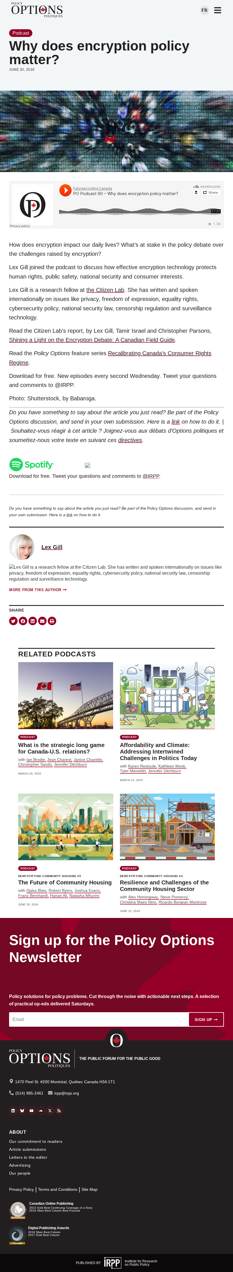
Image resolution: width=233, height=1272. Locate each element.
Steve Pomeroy (174, 897)
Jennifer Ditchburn (70, 764)
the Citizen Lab (105, 290)
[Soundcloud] (41, 1111)
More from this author (35, 590)
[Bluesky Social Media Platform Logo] (22, 1111)
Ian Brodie (35, 759)
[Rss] (59, 1111)
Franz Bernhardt (33, 895)
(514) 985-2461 (29, 1093)
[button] (13, 621)
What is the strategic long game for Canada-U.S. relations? (61, 748)
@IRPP (151, 476)
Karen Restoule (142, 766)
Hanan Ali (58, 895)
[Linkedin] (13, 1111)
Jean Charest (59, 759)
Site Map (89, 1189)
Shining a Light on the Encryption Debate (60, 340)
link (176, 422)
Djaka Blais (36, 890)
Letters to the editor (28, 1157)
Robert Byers (60, 890)
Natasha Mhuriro (84, 895)
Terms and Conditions (57, 1189)
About (17, 1132)
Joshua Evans (87, 890)
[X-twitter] (50, 1111)
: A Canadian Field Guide (143, 340)
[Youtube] (32, 1111)
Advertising (19, 1165)
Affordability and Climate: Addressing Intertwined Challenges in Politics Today (158, 751)
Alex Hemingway (143, 897)
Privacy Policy (21, 1189)
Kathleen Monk (171, 766)
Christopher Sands (35, 764)
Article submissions (27, 1149)
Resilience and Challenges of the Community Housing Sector (164, 885)
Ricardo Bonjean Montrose (183, 902)
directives (130, 440)
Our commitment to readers (35, 1141)
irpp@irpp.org (66, 1093)
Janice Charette (88, 759)
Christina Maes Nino (138, 902)
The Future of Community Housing (65, 882)
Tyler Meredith (133, 771)
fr (204, 10)
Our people (20, 1173)
